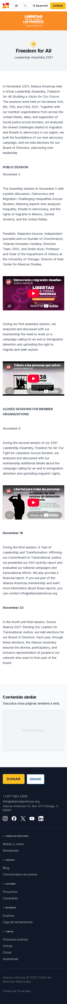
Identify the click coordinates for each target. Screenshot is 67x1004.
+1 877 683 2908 (15, 796)
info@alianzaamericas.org (21, 801)
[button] (16, 5)
